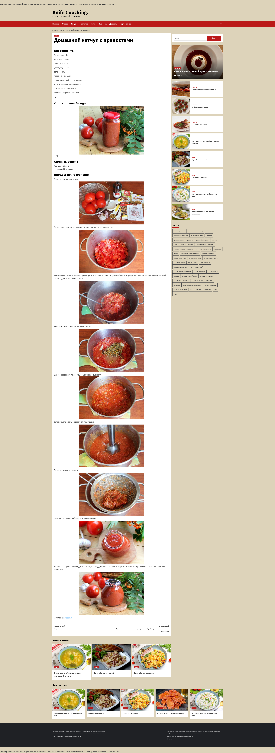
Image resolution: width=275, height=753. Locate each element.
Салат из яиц (192, 262)
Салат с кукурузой (196, 267)
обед (191, 289)
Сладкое (177, 285)
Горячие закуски (197, 235)
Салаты (84, 24)
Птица (176, 253)
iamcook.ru (67, 618)
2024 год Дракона (179, 231)
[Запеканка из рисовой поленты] (181, 89)
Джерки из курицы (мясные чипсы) (170, 713)
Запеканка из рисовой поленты (204, 89)
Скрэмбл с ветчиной (104, 673)
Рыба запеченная (208, 253)
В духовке (204, 231)
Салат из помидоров (211, 258)
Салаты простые (197, 280)
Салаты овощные (206, 276)
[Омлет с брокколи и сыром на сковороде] (181, 212)
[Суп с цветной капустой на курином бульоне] (71, 657)
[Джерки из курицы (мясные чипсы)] (172, 700)
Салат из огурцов (195, 258)
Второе (65, 24)
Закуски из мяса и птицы (204, 244)
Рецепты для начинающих (190, 253)
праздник (208, 289)
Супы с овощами (210, 285)
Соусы (93, 24)
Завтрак (214, 240)
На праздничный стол (203, 249)
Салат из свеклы (179, 262)
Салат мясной (205, 262)
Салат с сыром (213, 271)
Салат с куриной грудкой (182, 271)
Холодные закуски (180, 289)
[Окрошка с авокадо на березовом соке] (181, 194)
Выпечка (103, 24)
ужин (175, 294)
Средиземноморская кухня (192, 285)
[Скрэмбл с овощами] (151, 657)
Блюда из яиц (192, 231)
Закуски (74, 24)
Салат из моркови (180, 258)
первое (198, 289)
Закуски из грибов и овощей (183, 244)
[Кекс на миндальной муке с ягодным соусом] (197, 62)
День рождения (179, 240)
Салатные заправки (180, 267)
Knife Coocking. (70, 12)
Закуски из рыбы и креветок (183, 249)
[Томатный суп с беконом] (181, 124)
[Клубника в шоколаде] (181, 106)
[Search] (221, 23)
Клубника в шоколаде (200, 107)
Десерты (113, 24)
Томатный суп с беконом (201, 125)
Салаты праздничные (181, 280)
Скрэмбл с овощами (144, 673)
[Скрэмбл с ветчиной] (111, 657)
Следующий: (142, 629)
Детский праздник (202, 240)
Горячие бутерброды (181, 235)
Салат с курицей (199, 271)
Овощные (217, 249)
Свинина (209, 280)
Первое (55, 24)
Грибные (209, 235)
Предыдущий (61, 627)
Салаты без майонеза (189, 276)
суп (215, 289)
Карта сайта (125, 24)
